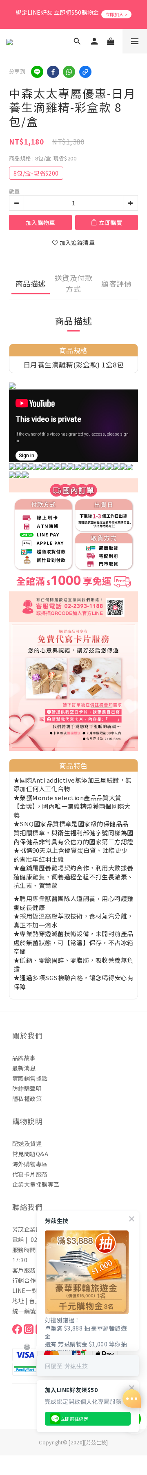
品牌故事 (24, 1058)
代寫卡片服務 (30, 1174)
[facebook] (53, 72)
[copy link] (85, 72)
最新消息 (24, 1068)
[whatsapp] (69, 72)
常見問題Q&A (30, 1154)
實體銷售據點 (30, 1078)
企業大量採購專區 (35, 1184)
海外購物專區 (30, 1164)
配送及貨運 (27, 1143)
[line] (37, 72)
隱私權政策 (27, 1099)
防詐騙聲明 (27, 1088)
